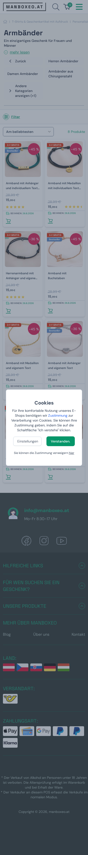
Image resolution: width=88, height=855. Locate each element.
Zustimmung (57, 415)
